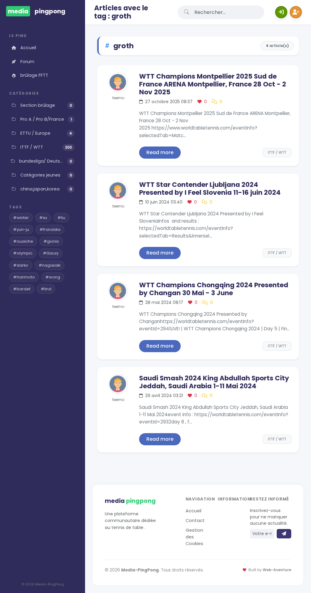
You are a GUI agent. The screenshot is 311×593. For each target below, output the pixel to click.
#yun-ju (21, 229)
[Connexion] (281, 12)
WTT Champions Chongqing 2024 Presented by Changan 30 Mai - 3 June (213, 289)
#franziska (49, 229)
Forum (27, 62)
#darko (20, 265)
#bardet (21, 288)
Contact (195, 520)
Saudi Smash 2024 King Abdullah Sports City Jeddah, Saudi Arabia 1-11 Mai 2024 (214, 382)
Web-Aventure (277, 570)
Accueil (28, 48)
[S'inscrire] (296, 12)
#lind (46, 288)
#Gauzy (51, 253)
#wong (52, 277)
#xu (43, 217)
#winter (21, 217)
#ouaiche (23, 241)
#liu (61, 217)
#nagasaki (49, 265)
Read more (159, 152)
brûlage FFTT (34, 75)
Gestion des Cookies (194, 537)
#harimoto (24, 277)
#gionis (51, 241)
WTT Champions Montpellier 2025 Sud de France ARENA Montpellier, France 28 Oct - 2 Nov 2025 (212, 84)
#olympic (22, 253)
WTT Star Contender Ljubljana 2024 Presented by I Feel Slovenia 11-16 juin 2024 (210, 188)
